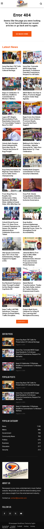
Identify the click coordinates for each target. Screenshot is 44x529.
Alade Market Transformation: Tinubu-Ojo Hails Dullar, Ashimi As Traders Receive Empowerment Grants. (32, 287)
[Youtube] (21, 513)
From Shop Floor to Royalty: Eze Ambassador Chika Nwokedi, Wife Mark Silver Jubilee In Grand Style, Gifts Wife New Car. (11, 199)
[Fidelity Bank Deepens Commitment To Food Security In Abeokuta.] (32, 160)
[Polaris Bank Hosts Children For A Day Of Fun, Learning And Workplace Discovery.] (32, 300)
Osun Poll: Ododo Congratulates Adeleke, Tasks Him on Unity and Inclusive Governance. (32, 197)
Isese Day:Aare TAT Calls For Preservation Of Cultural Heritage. (11, 68)
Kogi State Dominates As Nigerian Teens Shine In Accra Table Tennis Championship (11, 173)
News (4, 113)
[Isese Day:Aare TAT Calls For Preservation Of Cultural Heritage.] (11, 57)
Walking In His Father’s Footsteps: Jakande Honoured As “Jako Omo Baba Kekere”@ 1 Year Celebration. (32, 147)
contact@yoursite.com (19, 498)
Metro (4, 190)
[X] (15, 513)
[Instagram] (10, 513)
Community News (8, 63)
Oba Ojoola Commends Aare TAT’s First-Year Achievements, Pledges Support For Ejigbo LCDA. (11, 257)
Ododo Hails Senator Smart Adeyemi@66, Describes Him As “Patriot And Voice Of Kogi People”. (10, 147)
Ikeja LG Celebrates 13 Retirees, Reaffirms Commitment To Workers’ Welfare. (29, 365)
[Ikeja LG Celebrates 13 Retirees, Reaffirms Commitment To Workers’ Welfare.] (11, 83)
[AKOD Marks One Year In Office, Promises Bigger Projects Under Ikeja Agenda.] (32, 83)
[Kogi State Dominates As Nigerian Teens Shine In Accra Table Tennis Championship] (11, 160)
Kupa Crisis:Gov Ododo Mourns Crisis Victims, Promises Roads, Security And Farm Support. (31, 121)
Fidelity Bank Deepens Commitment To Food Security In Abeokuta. (31, 172)
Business (26, 166)
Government (27, 113)
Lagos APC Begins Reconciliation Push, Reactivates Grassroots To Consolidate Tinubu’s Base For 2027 (11, 121)
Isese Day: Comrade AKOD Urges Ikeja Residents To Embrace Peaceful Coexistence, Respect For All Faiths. (31, 70)
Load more (21, 321)
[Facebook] (4, 513)
